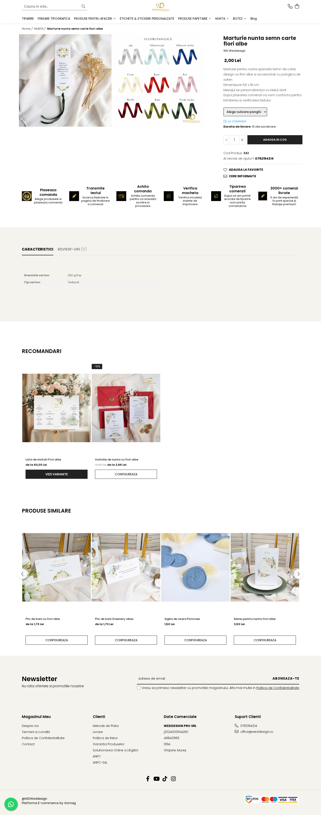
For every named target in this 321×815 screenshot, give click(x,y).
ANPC (97, 756)
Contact (28, 744)
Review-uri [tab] (72, 249)
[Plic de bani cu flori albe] (56, 567)
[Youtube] (156, 779)
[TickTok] (165, 779)
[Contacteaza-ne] (290, 6)
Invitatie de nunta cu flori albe (116, 459)
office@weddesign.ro (256, 732)
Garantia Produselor (108, 744)
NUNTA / (40, 29)
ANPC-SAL (100, 762)
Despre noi (30, 726)
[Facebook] (148, 779)
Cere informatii (242, 176)
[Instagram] (173, 779)
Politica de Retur (105, 738)
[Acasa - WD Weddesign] (160, 6)
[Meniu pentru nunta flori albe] (265, 567)
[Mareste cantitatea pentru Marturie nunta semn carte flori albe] (242, 139)
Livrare (98, 732)
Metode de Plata (106, 726)
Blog (253, 18)
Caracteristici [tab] (37, 249)
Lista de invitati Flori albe (43, 459)
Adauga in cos (275, 140)
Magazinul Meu (36, 716)
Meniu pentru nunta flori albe (255, 619)
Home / (28, 29)
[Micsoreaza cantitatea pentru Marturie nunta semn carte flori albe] (226, 139)
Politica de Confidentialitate (277, 688)
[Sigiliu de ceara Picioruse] (195, 567)
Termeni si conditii (36, 732)
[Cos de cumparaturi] (297, 6)
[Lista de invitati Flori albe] (56, 408)
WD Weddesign (234, 51)
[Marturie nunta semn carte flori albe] (65, 80)
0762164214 (248, 726)
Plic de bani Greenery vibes (114, 619)
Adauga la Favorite (246, 169)
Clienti (99, 716)
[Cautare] (83, 6)
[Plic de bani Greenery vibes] (126, 567)
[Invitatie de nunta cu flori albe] (126, 408)
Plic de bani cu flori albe (43, 619)
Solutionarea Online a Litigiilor (115, 750)
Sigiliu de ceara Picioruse (182, 619)
